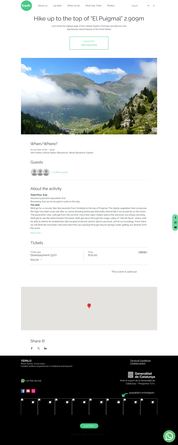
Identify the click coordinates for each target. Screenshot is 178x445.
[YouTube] (28, 391)
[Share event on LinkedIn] (45, 348)
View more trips (89, 44)
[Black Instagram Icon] (175, 222)
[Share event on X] (38, 348)
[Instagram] (33, 391)
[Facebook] (23, 391)
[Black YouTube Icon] (175, 227)
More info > (36, 233)
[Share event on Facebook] (31, 348)
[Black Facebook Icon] (175, 217)
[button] (42, 5)
